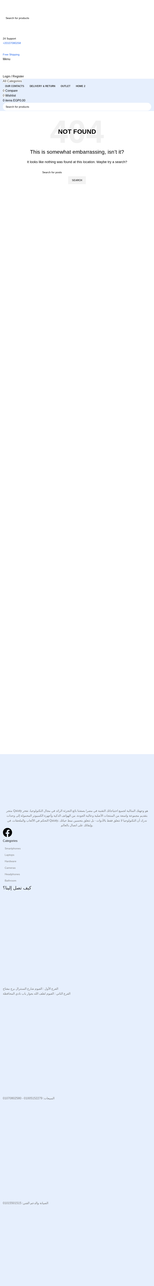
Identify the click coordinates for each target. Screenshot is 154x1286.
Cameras (10, 867)
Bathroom (10, 880)
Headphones (12, 874)
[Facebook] (7, 832)
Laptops (9, 854)
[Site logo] (21, 6)
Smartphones (13, 848)
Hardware (10, 861)
